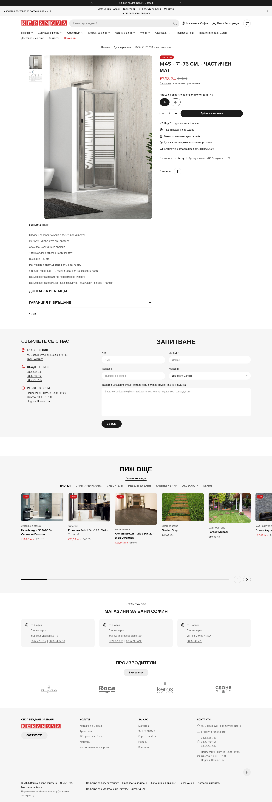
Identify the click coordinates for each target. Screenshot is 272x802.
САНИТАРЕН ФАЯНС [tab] (89, 485)
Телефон (107, 368)
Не (164, 102)
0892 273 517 (34, 380)
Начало (105, 47)
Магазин (175, 368)
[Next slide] (247, 579)
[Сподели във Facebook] (177, 171)
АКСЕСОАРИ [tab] (190, 485)
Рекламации (187, 783)
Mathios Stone (170, 526)
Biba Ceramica (122, 529)
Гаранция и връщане (163, 783)
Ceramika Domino (31, 526)
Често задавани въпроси (136, 13)
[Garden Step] (183, 507)
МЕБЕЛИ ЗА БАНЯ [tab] (139, 485)
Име (104, 352)
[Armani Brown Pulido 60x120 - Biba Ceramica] (136, 509)
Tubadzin (73, 526)
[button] (92, 3)
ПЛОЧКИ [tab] (65, 485)
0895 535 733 (34, 372)
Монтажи (169, 9)
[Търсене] (175, 23)
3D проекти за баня (149, 9)
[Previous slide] (237, 579)
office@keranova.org (213, 731)
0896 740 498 (34, 376)
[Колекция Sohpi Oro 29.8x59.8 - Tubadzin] (89, 507)
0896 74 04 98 (57, 641)
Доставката (165, 83)
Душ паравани (122, 47)
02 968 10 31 (116, 641)
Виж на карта (38, 630)
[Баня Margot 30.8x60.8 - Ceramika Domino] (42, 507)
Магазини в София (109, 9)
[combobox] (124, 23)
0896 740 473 (194, 641)
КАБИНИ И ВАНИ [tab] (166, 485)
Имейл (174, 352)
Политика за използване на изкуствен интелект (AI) (115, 789)
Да (175, 102)
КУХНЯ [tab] (207, 485)
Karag (181, 158)
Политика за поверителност (102, 783)
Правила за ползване (134, 783)
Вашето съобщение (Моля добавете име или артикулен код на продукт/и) (144, 384)
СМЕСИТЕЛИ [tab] (115, 485)
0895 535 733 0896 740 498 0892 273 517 (208, 742)
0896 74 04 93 (134, 641)
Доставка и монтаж (209, 783)
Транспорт (129, 9)
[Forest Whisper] (230, 508)
